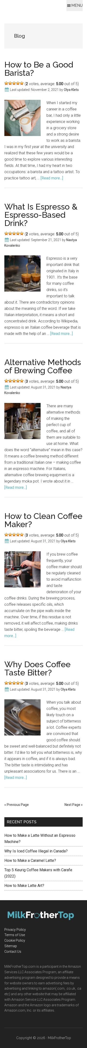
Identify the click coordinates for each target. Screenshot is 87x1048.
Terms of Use (14, 935)
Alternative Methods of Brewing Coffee (42, 366)
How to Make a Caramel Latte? (30, 860)
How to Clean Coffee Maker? (43, 520)
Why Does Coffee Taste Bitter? (37, 668)
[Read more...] (52, 178)
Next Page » (74, 805)
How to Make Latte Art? (24, 885)
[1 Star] (6, 83)
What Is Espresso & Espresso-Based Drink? (41, 215)
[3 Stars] (14, 83)
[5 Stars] (22, 83)
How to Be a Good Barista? (38, 69)
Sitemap (10, 946)
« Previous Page (16, 805)
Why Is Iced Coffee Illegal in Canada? (36, 851)
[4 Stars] (18, 83)
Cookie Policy (14, 940)
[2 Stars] (10, 83)
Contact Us (12, 951)
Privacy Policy (15, 930)
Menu (77, 5)
